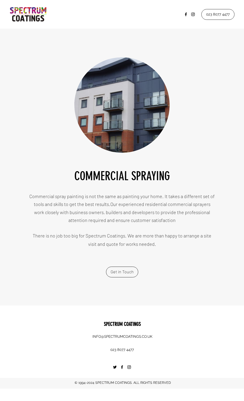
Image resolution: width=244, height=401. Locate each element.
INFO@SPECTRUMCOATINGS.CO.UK (122, 336)
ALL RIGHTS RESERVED (152, 383)
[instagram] (193, 14)
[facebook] (185, 14)
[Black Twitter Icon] (114, 367)
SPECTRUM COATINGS (122, 324)
